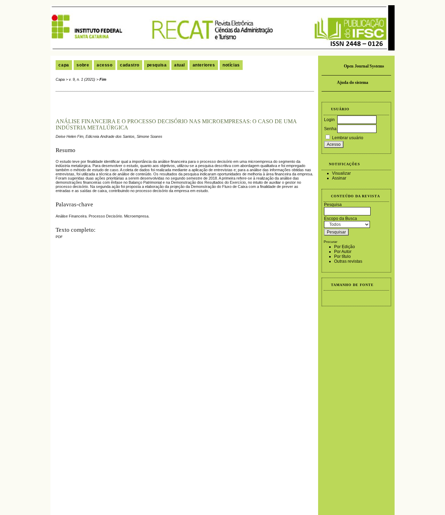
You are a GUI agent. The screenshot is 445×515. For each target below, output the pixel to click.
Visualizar (341, 173)
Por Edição (344, 246)
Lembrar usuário (347, 137)
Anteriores (204, 65)
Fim (102, 79)
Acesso (105, 65)
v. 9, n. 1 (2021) (82, 79)
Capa (63, 65)
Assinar (339, 178)
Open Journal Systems (364, 66)
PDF (59, 237)
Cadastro (129, 65)
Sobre (82, 65)
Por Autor (342, 251)
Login (329, 119)
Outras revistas (348, 261)
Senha (330, 128)
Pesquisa (157, 65)
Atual (179, 65)
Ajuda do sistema (352, 82)
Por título (342, 256)
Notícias (231, 65)
